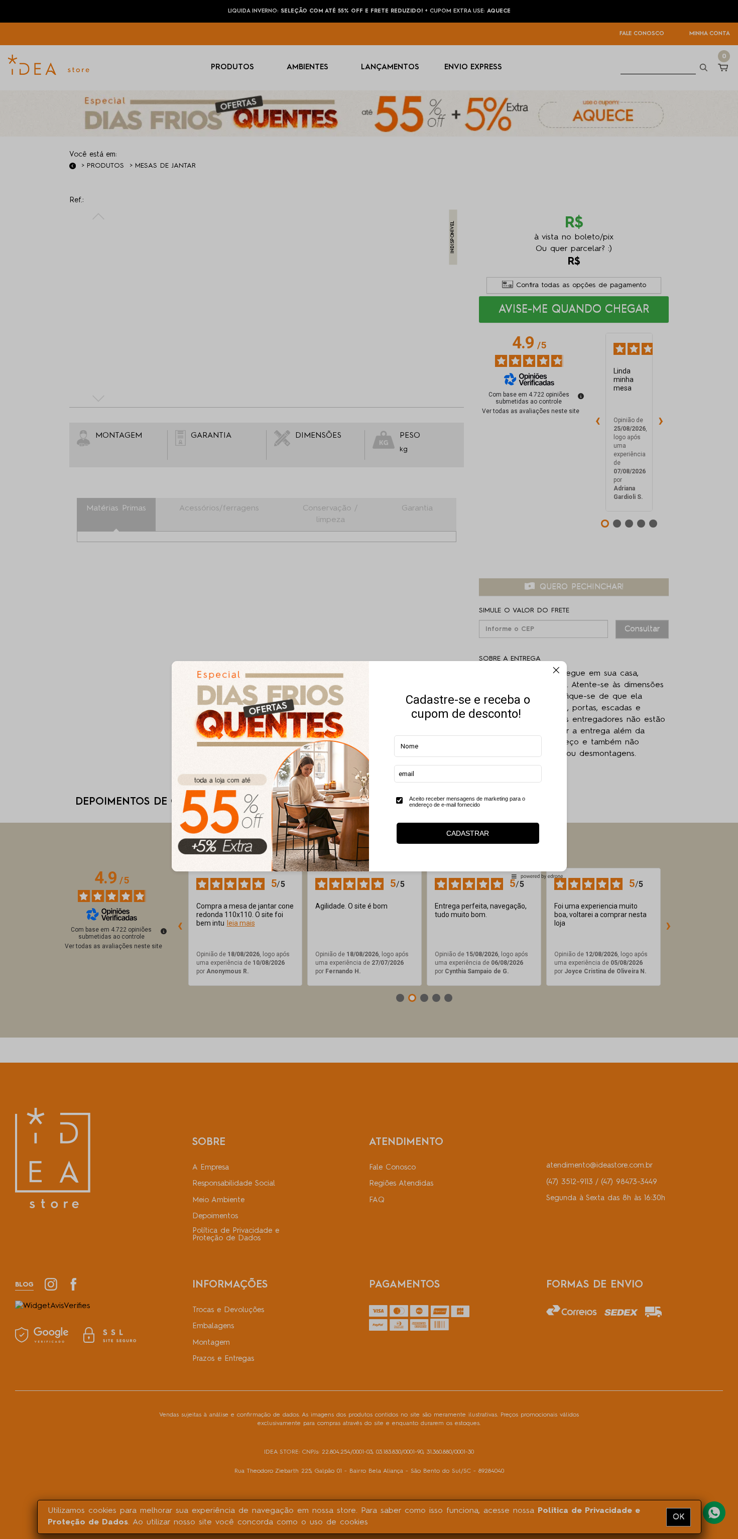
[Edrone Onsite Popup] (369, 769)
